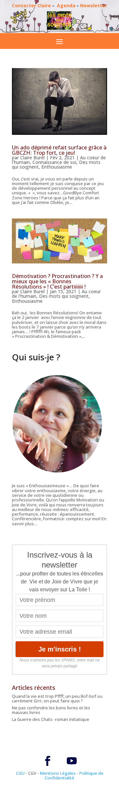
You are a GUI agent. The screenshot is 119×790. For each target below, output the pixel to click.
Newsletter (93, 5)
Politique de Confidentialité (74, 775)
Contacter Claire (31, 5)
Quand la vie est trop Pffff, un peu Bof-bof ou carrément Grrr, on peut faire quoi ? (57, 698)
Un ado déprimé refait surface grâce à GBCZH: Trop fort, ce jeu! (59, 150)
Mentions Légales (58, 773)
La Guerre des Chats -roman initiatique (50, 719)
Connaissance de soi (54, 162)
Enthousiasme (56, 167)
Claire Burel (32, 157)
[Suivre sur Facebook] (48, 761)
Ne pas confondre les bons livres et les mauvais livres (51, 710)
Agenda (66, 5)
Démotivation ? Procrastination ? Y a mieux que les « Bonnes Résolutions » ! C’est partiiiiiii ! (57, 281)
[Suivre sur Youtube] (72, 761)
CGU (20, 773)
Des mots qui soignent (64, 296)
